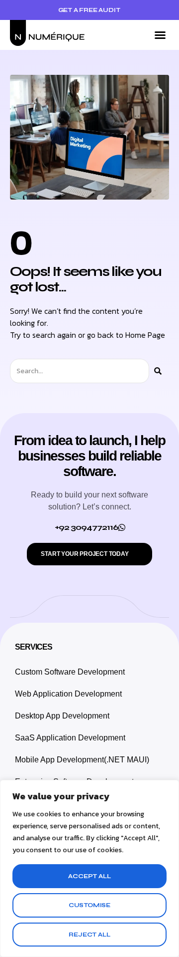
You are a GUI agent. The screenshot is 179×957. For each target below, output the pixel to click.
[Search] (158, 371)
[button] (160, 35)
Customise (89, 905)
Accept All (89, 876)
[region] (89, 868)
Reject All (89, 934)
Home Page (145, 335)
